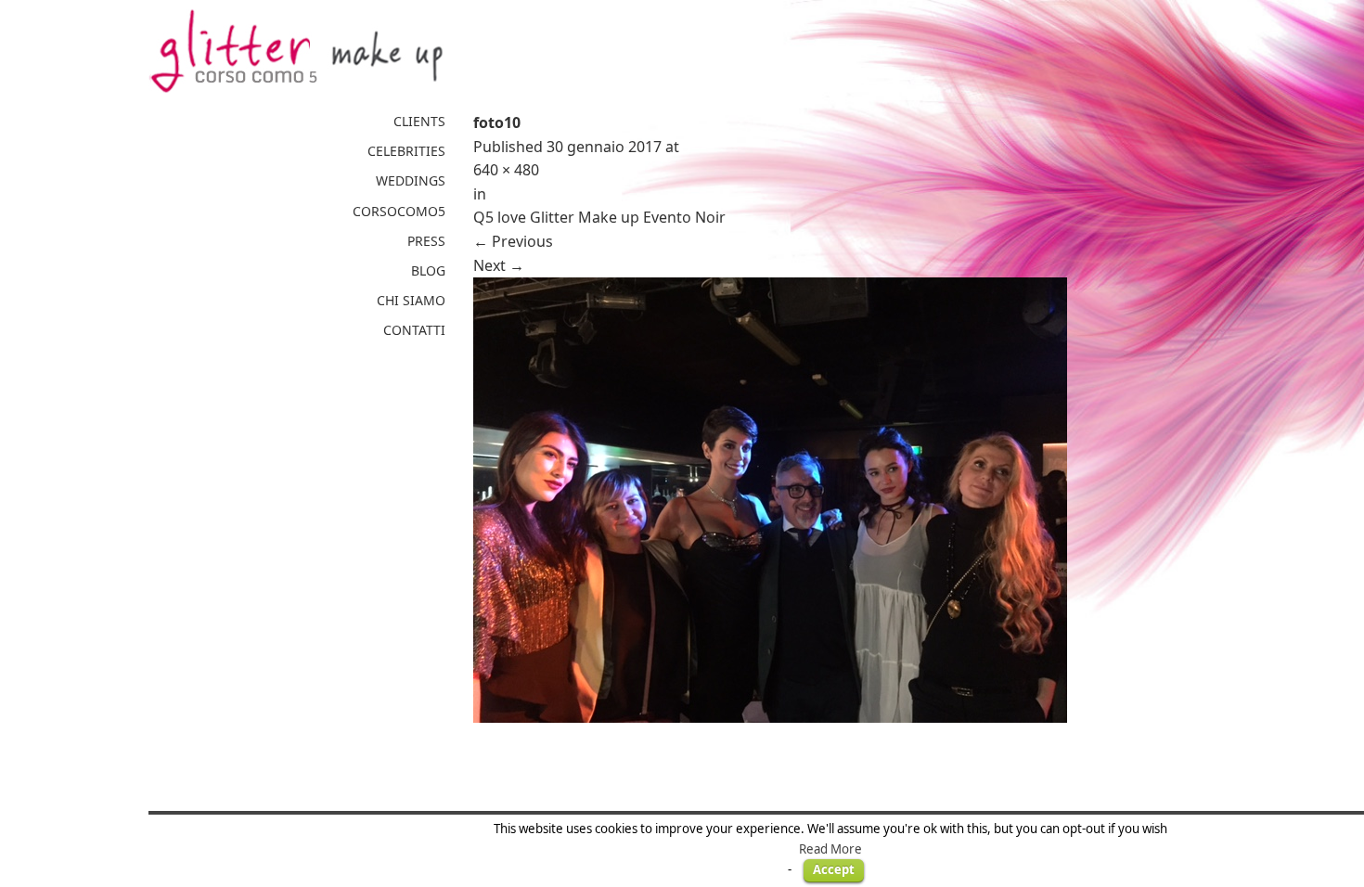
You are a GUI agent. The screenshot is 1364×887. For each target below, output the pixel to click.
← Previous (513, 241)
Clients (419, 121)
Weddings (410, 180)
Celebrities (406, 151)
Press (426, 241)
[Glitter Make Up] (296, 51)
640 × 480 (506, 170)
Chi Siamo (411, 300)
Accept (834, 869)
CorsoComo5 (399, 211)
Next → (498, 265)
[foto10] (844, 500)
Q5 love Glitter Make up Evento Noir (599, 217)
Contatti (414, 330)
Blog (428, 270)
